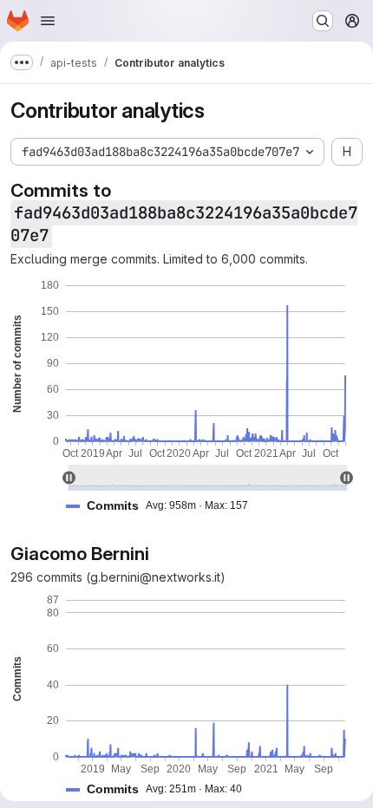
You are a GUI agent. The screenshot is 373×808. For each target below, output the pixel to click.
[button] (164, 506)
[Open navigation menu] (48, 21)
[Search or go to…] (322, 20)
